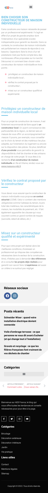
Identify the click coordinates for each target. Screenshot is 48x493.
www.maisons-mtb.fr (11, 166)
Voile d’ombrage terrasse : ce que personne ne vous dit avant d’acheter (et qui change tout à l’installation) (23, 335)
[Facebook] (7, 295)
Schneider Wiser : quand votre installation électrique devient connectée (20, 321)
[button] (31, 7)
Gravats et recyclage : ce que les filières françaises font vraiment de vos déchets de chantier (23, 349)
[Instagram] (14, 295)
